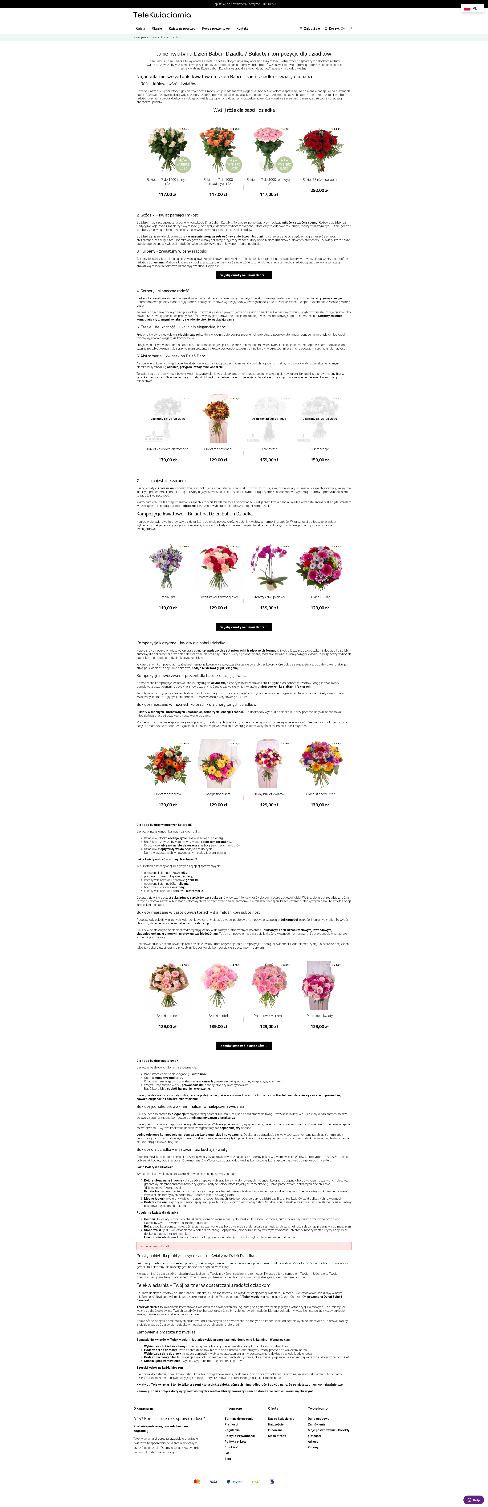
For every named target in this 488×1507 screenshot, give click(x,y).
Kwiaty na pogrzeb (182, 28)
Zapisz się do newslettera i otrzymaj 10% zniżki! (244, 4)
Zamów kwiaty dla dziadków (242, 1045)
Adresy (313, 1441)
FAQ (227, 1453)
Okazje (157, 28)
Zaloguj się (312, 28)
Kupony (313, 1447)
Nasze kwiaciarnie (281, 1419)
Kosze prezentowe (216, 28)
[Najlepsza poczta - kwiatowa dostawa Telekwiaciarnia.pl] (162, 15)
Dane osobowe (318, 1419)
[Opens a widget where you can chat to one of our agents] (473, 1500)
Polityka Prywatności (240, 1436)
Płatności (231, 1424)
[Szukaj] (351, 28)
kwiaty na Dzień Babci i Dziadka (209, 68)
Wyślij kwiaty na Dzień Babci (242, 275)
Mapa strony (277, 1436)
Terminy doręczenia (239, 1419)
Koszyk (337, 28)
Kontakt (242, 28)
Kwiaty (140, 28)
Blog (228, 1459)
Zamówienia (316, 1424)
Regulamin (232, 1430)
